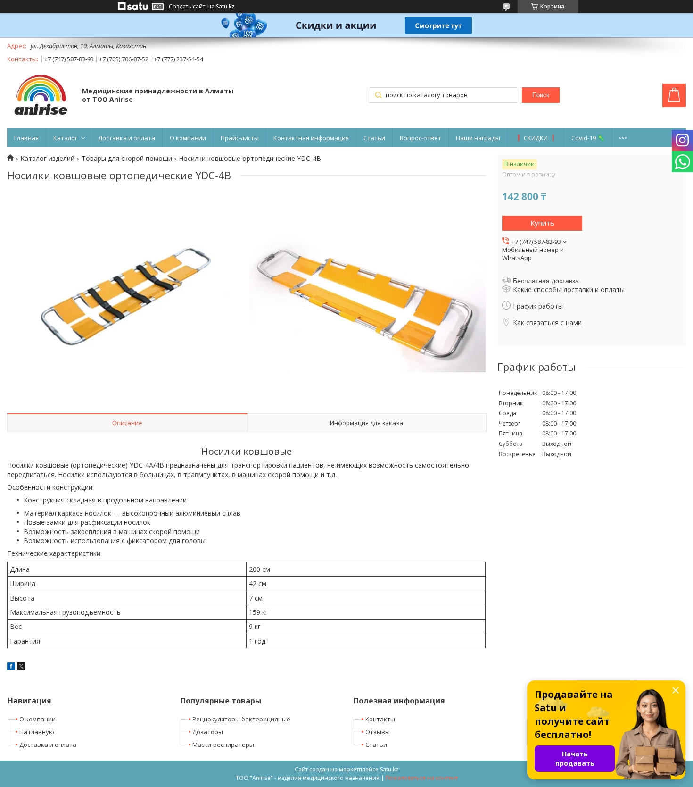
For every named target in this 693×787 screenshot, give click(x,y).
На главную (36, 732)
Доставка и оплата (126, 138)
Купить (542, 222)
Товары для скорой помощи (127, 158)
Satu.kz (389, 769)
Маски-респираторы (223, 744)
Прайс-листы (240, 138)
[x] (21, 667)
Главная (26, 138)
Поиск (540, 95)
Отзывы (377, 732)
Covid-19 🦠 (588, 138)
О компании (188, 138)
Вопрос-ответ (420, 138)
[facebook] (11, 667)
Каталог (65, 138)
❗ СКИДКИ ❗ (536, 138)
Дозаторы (207, 732)
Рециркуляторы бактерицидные (241, 719)
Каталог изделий (47, 158)
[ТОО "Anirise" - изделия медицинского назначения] (40, 96)
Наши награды (478, 138)
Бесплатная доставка (546, 281)
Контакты (380, 719)
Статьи (374, 138)
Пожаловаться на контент (422, 778)
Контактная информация (311, 138)
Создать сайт (187, 6)
